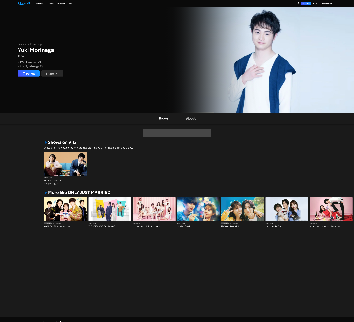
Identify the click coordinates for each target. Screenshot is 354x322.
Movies (51, 3)
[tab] (163, 118)
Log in (315, 3)
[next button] (299, 209)
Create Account (327, 3)
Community (61, 3)
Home (21, 44)
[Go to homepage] (24, 3)
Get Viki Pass (306, 3)
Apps (70, 3)
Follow (30, 73)
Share (50, 73)
